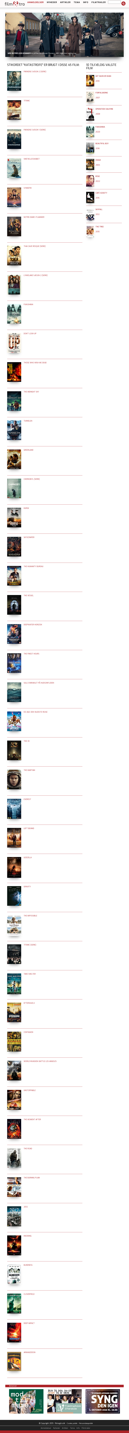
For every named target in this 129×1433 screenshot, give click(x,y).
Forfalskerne (101, 93)
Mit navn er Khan (103, 76)
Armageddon (29, 1352)
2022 (97, 181)
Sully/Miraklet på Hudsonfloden (39, 683)
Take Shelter (30, 974)
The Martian (29, 770)
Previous (8, 33)
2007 (97, 98)
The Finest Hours (31, 654)
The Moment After (32, 1119)
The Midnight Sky (31, 392)
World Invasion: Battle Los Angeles (40, 1061)
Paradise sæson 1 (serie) (35, 130)
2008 (97, 114)
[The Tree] (90, 227)
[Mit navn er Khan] (90, 76)
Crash (98, 160)
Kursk (26, 508)
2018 (97, 148)
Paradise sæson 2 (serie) (35, 71)
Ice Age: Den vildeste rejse (35, 712)
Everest (27, 799)
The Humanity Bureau (33, 566)
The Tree (99, 227)
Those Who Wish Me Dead (35, 363)
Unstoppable (30, 1090)
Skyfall (98, 209)
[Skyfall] (90, 209)
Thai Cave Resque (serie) (35, 246)
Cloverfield (29, 1294)
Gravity (27, 886)
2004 (97, 165)
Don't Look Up (30, 333)
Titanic (27, 101)
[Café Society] (90, 193)
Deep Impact (29, 1323)
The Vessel (29, 595)
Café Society (101, 193)
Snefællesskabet (32, 159)
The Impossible (30, 916)
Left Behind (29, 828)
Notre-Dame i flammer (34, 217)
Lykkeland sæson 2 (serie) (36, 275)
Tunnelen (28, 421)
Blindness (28, 1265)
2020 (97, 132)
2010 (97, 81)
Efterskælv (29, 1003)
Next (120, 33)
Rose (97, 176)
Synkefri (27, 188)
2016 (97, 198)
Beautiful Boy (102, 143)
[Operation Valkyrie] (90, 109)
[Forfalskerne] (90, 93)
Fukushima (28, 304)
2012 (26, 1207)
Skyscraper (29, 537)
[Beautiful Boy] (90, 143)
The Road (28, 1148)
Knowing (27, 1236)
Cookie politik (72, 1423)
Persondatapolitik (86, 1423)
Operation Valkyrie (104, 109)
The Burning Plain (32, 1178)
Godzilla (28, 857)
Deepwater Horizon (33, 625)
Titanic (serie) (30, 945)
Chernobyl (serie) (32, 479)
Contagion (28, 1032)
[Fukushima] (90, 127)
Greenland (28, 450)
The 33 (26, 741)
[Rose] (90, 176)
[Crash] (90, 160)
